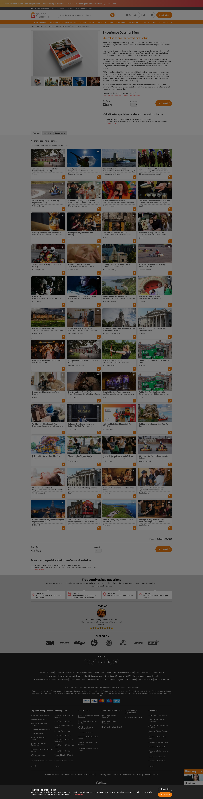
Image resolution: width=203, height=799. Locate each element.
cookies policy (77, 794)
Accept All (165, 794)
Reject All (165, 789)
